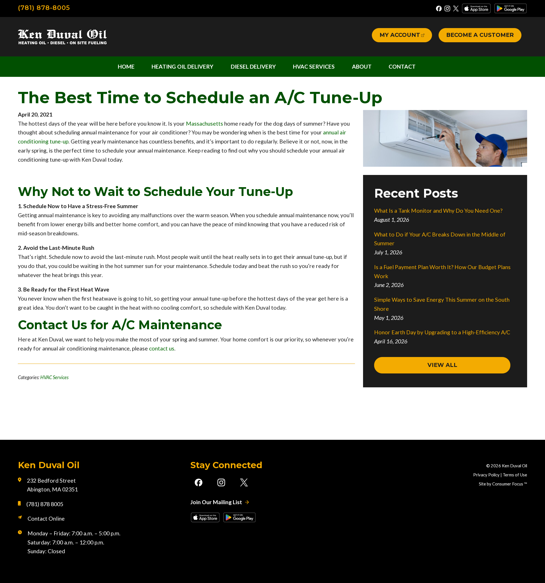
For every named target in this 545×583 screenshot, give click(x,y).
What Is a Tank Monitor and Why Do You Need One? (438, 210)
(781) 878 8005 (44, 504)
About (362, 66)
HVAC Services (314, 66)
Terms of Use (515, 474)
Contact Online (46, 518)
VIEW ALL (442, 365)
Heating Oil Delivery (182, 66)
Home (126, 66)
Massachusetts (204, 123)
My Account (400, 34)
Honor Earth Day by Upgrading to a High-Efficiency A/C (442, 332)
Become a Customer (480, 34)
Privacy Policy (486, 474)
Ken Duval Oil (514, 465)
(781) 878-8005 (44, 8)
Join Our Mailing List (216, 502)
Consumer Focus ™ (509, 483)
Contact (402, 66)
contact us (161, 348)
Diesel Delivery (253, 66)
